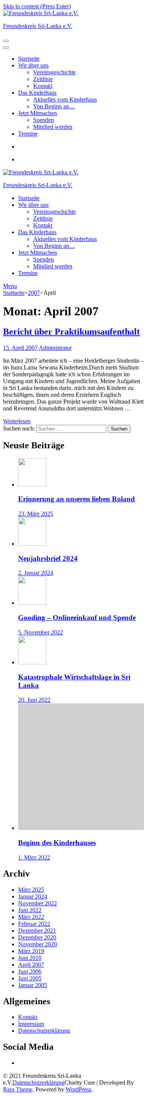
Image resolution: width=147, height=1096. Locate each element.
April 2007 (31, 964)
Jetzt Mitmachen (37, 113)
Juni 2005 (29, 978)
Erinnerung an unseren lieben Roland (76, 499)
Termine (28, 133)
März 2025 (31, 889)
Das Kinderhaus (37, 92)
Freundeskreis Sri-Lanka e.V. (37, 26)
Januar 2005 (32, 985)
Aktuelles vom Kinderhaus (65, 99)
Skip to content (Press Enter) (37, 6)
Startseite (29, 58)
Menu (10, 286)
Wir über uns (33, 65)
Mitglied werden (52, 127)
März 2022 (31, 917)
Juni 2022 (29, 910)
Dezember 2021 (37, 930)
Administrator (55, 347)
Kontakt (42, 86)
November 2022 (37, 903)
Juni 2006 (29, 971)
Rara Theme (17, 1089)
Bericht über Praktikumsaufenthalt (71, 332)
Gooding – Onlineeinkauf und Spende (77, 618)
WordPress (78, 1089)
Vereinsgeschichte (54, 72)
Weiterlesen (17, 421)
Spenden (43, 120)
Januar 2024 (32, 896)
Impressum (31, 1024)
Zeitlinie (43, 79)
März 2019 (31, 951)
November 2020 (37, 944)
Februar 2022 (34, 924)
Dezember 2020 (37, 937)
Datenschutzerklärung (44, 1030)
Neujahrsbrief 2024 (48, 558)
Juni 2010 (29, 958)
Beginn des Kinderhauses (57, 843)
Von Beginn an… (54, 106)
